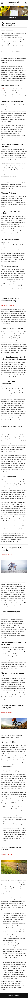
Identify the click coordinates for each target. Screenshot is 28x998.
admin (3, 29)
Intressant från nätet (14, 3)
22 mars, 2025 (9, 29)
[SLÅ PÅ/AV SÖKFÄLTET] (26, 3)
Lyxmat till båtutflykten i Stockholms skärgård (11, 299)
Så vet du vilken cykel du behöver (11, 848)
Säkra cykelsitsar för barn (11, 426)
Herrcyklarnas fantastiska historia (11, 549)
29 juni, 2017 (9, 712)
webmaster (4, 305)
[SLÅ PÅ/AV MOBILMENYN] (2, 3)
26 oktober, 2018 (10, 430)
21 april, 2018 (9, 554)
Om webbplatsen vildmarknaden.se (8, 24)
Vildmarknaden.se (5, 88)
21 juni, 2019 (12, 305)
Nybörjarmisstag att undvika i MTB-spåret (13, 706)
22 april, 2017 (9, 854)
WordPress (16, 995)
